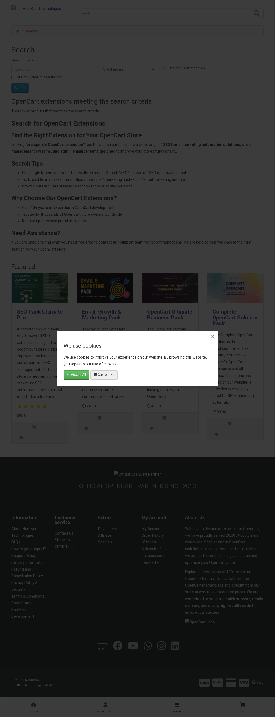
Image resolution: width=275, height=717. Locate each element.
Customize (105, 375)
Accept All (78, 375)
